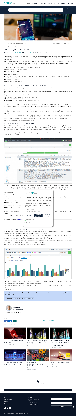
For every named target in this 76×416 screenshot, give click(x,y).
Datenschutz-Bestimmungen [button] (33, 211)
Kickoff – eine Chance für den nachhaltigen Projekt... (60, 43)
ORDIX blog (7, 401)
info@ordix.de (34, 404)
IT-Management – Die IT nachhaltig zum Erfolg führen (19, 298)
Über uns (6, 397)
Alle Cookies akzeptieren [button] (38, 215)
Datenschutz (11, 413)
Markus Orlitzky (29, 52)
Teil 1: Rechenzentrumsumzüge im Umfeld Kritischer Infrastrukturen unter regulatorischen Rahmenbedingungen (60, 343)
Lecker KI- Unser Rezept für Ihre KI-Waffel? (60, 363)
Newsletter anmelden (9, 404)
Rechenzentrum (31, 346)
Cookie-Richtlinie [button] (30, 209)
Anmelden (61, 406)
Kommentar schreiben (38, 390)
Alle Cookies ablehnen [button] (47, 215)
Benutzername (55, 396)
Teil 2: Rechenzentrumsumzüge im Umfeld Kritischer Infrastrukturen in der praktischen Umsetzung (37, 342)
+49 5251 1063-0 (34, 403)
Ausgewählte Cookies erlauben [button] (28, 215)
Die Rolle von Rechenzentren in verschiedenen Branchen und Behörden (13, 364)
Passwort (53, 400)
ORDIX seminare (8, 399)
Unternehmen (53, 366)
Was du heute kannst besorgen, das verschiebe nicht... (16, 43)
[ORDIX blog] (9, 2)
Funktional (28, 221)
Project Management (16, 52)
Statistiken (28, 222)
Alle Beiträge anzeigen (18, 309)
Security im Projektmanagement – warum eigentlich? (14, 341)
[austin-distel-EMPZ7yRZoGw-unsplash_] (38, 27)
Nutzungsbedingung (18, 413)
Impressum (6, 413)
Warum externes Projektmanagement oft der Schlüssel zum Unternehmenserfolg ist (37, 365)
